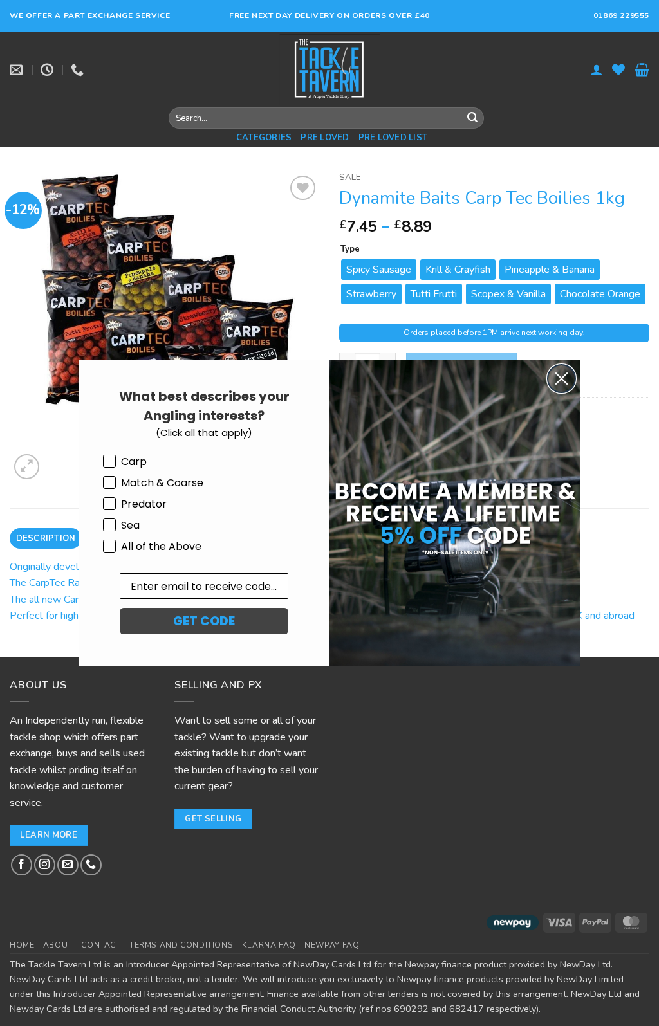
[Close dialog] (561, 378)
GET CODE (204, 621)
